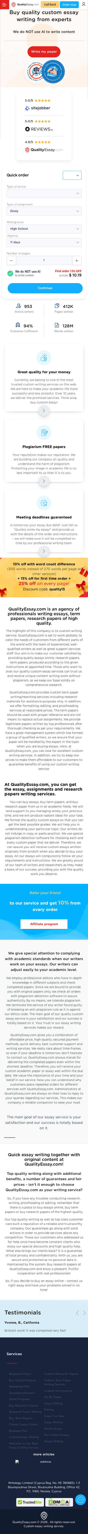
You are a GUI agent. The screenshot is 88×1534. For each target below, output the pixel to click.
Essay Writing (53, 1422)
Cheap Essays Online (23, 1424)
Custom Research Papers (61, 1374)
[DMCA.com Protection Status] (59, 1502)
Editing (49, 1410)
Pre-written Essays (56, 1435)
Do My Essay (53, 1397)
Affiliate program (44, 924)
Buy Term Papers (20, 1418)
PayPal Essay (53, 1429)
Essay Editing (53, 1403)
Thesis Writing (53, 1441)
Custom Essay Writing (24, 1437)
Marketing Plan (19, 1386)
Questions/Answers (22, 1393)
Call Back (50, 4)
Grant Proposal (19, 1399)
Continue (45, 288)
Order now (69, 4)
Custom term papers (58, 1391)
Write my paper (44, 51)
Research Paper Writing (25, 1412)
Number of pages (18, 253)
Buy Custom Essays (22, 1380)
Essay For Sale (54, 1416)
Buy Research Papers (23, 1405)
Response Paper (20, 1374)
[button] (83, 1313)
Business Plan (18, 1431)
